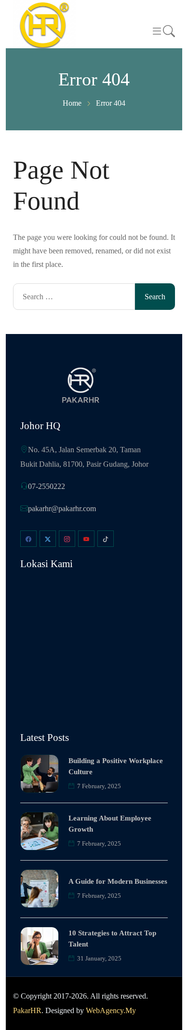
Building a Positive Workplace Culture (115, 766)
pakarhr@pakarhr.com (62, 508)
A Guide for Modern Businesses (117, 881)
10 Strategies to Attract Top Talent (112, 938)
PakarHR (27, 1010)
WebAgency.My (111, 1010)
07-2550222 (46, 486)
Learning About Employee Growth (109, 823)
